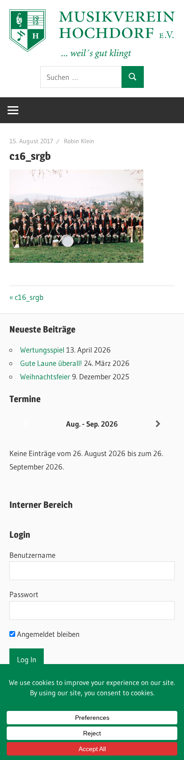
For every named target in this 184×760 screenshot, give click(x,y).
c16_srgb (28, 297)
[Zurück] (25, 424)
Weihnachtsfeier (45, 376)
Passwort (23, 594)
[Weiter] (158, 424)
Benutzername (32, 555)
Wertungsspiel (42, 349)
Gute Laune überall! (51, 363)
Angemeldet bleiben (47, 634)
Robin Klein (79, 141)
